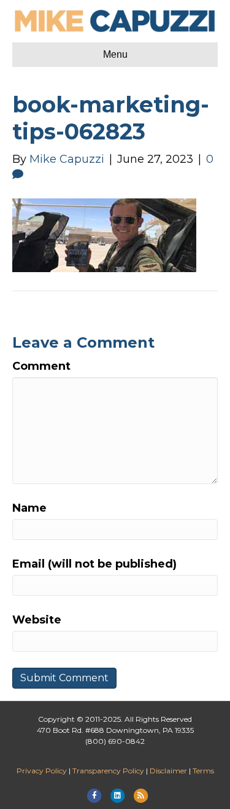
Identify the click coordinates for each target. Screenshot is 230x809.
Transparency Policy (108, 770)
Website (36, 620)
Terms (203, 770)
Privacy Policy (42, 770)
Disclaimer (168, 770)
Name (29, 508)
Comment (41, 366)
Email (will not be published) (94, 564)
